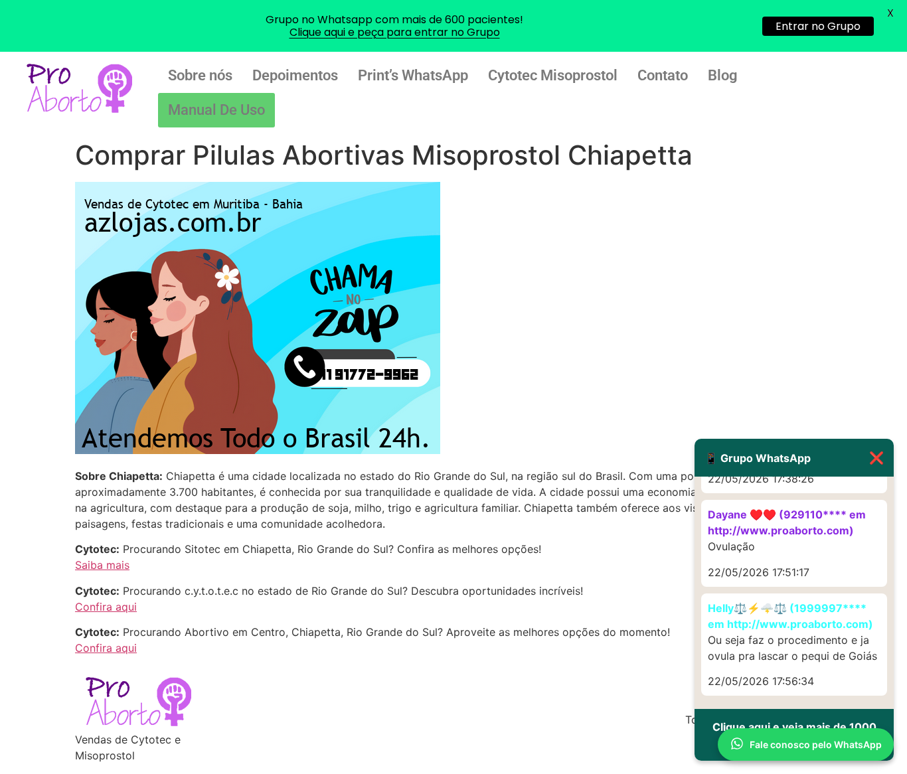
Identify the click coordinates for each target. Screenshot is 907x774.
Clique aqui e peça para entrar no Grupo (394, 32)
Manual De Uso (216, 110)
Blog (723, 75)
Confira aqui (106, 606)
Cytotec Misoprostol (553, 75)
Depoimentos (295, 75)
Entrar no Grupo (818, 26)
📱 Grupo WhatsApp (794, 458)
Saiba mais (102, 565)
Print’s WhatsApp (413, 75)
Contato (662, 75)
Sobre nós (200, 75)
